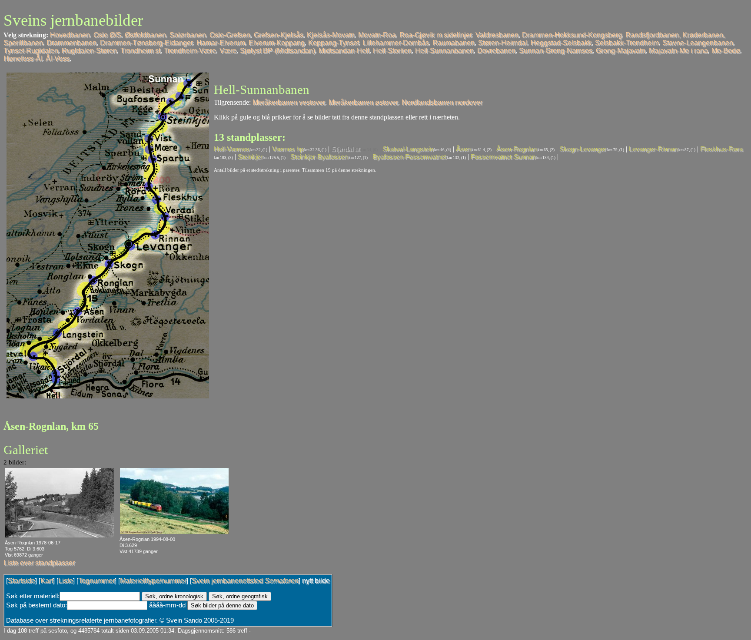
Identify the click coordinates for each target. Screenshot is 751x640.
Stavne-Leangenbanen (697, 42)
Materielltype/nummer (153, 580)
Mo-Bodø (725, 50)
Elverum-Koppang (277, 42)
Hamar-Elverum (220, 42)
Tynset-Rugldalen (30, 50)
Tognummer (96, 580)
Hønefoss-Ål (22, 58)
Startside (21, 580)
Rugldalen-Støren (89, 50)
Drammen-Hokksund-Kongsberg (572, 35)
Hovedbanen (70, 35)
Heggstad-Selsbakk (561, 42)
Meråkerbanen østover (363, 102)
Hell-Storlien (392, 50)
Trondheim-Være (190, 50)
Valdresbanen (496, 35)
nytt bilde (316, 580)
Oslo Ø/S (107, 35)
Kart (46, 580)
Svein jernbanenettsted (245, 580)
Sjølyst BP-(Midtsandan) (277, 50)
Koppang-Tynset (333, 42)
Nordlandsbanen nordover (442, 102)
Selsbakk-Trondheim (627, 42)
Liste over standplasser (39, 563)
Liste (65, 580)
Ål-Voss (58, 58)
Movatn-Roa (377, 35)
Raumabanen (453, 42)
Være (227, 50)
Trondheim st (140, 50)
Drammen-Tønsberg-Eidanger (146, 42)
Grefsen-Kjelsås (278, 35)
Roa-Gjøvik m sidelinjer (435, 35)
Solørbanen (187, 35)
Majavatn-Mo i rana (678, 50)
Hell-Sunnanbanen (444, 50)
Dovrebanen (496, 50)
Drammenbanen (71, 42)
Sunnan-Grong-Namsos (555, 50)
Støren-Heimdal (502, 42)
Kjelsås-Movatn (331, 35)
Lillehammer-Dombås (395, 42)
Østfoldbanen (145, 35)
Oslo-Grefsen (229, 35)
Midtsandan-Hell (344, 50)
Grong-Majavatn (620, 50)
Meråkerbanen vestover (289, 102)
